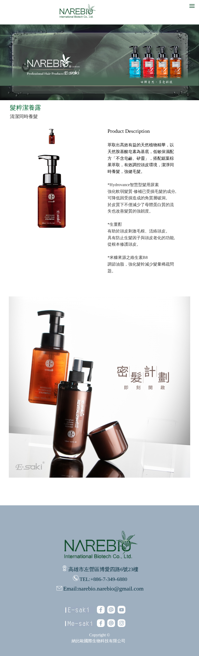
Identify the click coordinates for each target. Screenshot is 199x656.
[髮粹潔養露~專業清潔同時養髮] (52, 234)
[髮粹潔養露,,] (99, 476)
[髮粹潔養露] (52, 144)
